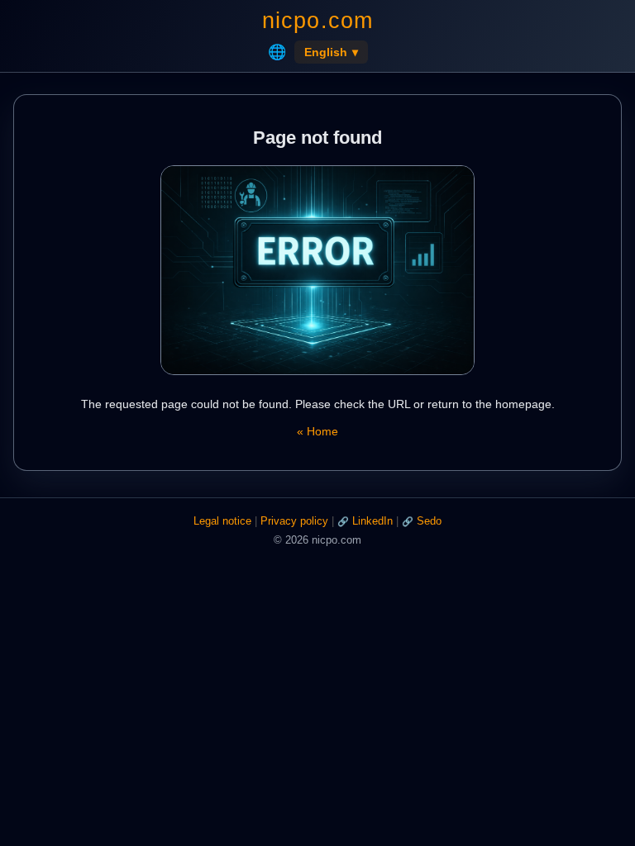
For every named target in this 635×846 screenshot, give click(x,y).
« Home (317, 431)
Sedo (429, 521)
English (331, 52)
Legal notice (222, 521)
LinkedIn (372, 521)
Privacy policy (294, 521)
